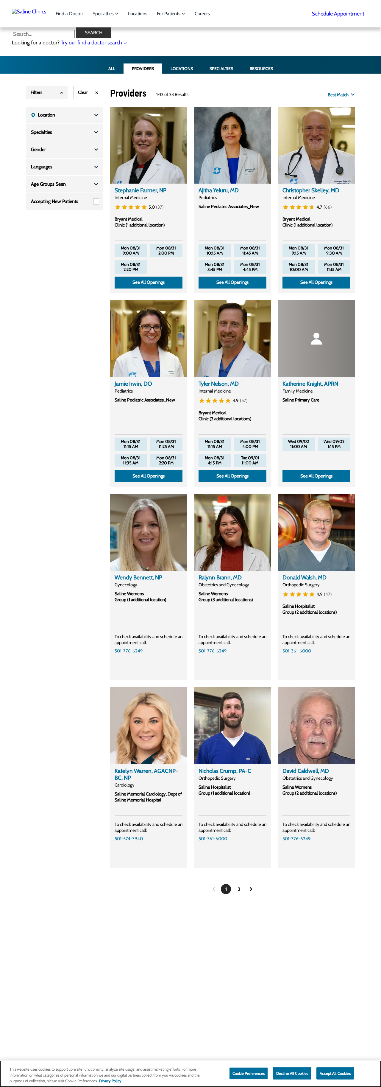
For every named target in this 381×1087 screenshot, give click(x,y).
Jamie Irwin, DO (133, 383)
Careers (202, 13)
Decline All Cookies (292, 1073)
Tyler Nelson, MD (219, 383)
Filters (36, 92)
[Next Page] (251, 889)
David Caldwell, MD (305, 770)
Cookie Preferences (248, 1073)
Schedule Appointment (338, 13)
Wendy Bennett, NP (138, 577)
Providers (143, 68)
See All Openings (148, 282)
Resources (261, 68)
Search (93, 32)
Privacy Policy (110, 1080)
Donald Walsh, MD (304, 577)
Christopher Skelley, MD (310, 190)
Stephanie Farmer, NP (140, 190)
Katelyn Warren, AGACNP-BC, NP (146, 774)
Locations (137, 13)
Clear (83, 92)
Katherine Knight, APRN (310, 383)
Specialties (104, 13)
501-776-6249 (129, 651)
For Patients (169, 13)
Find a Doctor (69, 13)
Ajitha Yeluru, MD (219, 190)
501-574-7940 (129, 838)
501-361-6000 (296, 651)
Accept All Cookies (335, 1073)
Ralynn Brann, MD (220, 577)
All (111, 68)
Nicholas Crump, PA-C (225, 770)
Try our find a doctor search (91, 42)
